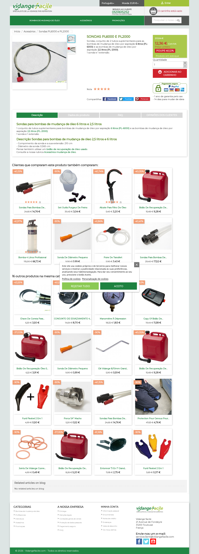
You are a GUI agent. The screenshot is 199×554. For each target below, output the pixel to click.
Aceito (118, 286)
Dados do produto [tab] (78, 115)
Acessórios (86, 20)
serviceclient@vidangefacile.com (155, 536)
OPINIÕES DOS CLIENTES (162, 115)
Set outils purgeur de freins (72, 207)
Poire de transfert (113, 257)
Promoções (118, 20)
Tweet (126, 99)
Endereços (107, 522)
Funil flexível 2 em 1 (32, 418)
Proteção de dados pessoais (70, 522)
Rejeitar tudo (80, 286)
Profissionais (20, 515)
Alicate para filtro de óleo (113, 207)
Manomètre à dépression (113, 318)
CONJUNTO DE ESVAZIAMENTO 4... (72, 318)
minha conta (109, 506)
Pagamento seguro (67, 526)
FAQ (120, 115)
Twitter (146, 541)
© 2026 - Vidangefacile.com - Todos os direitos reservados (47, 550)
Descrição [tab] (37, 115)
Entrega (62, 511)
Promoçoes (20, 526)
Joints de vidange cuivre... (32, 468)
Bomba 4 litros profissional (32, 257)
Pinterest (142, 99)
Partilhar (110, 99)
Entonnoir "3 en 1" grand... (113, 468)
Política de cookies (71, 278)
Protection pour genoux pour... (153, 418)
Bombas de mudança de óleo (45, 20)
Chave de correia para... (32, 318)
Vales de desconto (110, 526)
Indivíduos (19, 519)
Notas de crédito (109, 518)
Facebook (139, 541)
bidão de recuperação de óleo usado (66, 149)
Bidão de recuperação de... (153, 207)
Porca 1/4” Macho (73, 418)
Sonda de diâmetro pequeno (72, 257)
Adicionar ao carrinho (172, 73)
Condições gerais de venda (70, 519)
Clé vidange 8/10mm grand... (113, 368)
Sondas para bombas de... (32, 207)
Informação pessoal (111, 511)
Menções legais (65, 515)
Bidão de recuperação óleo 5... (32, 368)
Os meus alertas (109, 530)
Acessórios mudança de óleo (60, 152)
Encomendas (108, 515)
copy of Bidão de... (153, 318)
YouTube (153, 541)
